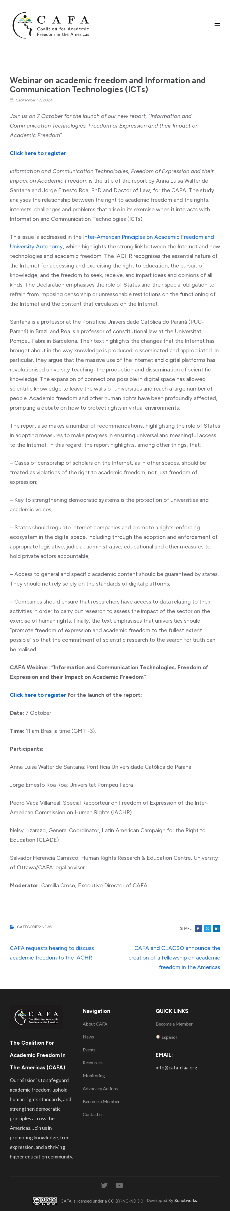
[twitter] (104, 1185)
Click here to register (38, 153)
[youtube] (119, 1185)
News (47, 927)
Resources (93, 1062)
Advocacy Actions (100, 1088)
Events (89, 1049)
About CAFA (95, 1023)
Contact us (93, 1114)
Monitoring (94, 1075)
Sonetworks (185, 1200)
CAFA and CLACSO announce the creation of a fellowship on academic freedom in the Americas (174, 957)
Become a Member (101, 1101)
